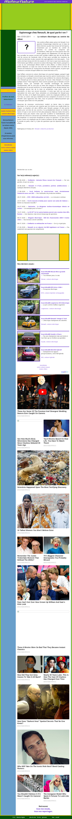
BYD (42, 293)
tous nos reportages (43, 811)
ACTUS (45, 1)
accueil (57, 817)
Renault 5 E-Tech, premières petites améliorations (48, 186)
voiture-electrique (52, 279)
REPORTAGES (59, 1)
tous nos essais (43, 809)
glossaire (44, 817)
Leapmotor (44, 308)
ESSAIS (54, 1)
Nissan (43, 279)
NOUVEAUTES (50, 1)
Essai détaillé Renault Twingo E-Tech (54, 318)
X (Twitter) (8, 104)
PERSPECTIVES (64, 1)
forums (39, 817)
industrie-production (47, 129)
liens (53, 817)
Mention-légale (21, 817)
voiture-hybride (50, 357)
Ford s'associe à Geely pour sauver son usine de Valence (47, 201)
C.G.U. (14, 817)
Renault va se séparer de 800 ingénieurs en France (46, 227)
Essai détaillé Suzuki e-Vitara (51, 334)
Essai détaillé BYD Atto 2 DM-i (51, 287)
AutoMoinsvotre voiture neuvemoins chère (8, 147)
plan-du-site (32, 817)
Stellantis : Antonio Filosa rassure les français (44, 180)
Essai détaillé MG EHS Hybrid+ (51, 350)
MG (42, 357)
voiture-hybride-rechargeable (54, 293)
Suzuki (43, 342)
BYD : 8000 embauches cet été (38, 197)
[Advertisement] (36, 16)
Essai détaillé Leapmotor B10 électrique (55, 303)
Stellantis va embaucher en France (39, 223)
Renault (37, 129)
